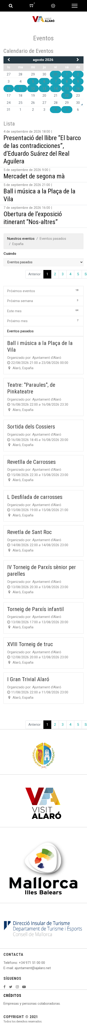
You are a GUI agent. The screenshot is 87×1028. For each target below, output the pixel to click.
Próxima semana (42, 301)
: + (19, 963)
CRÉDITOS (12, 995)
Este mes (42, 311)
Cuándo (9, 254)
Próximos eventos (42, 291)
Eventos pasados (20, 331)
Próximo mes (42, 321)
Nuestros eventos (21, 239)
